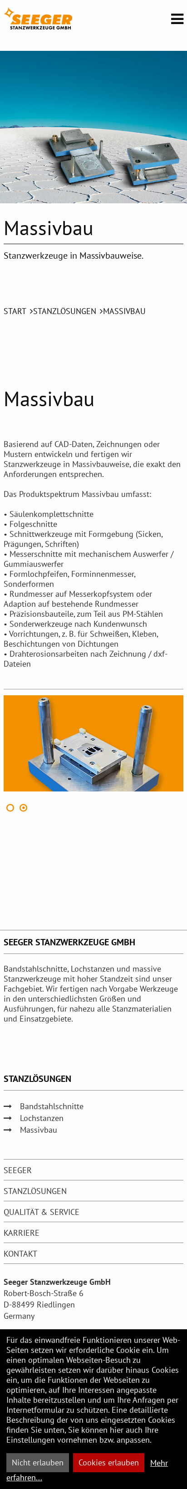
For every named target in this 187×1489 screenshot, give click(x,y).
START (15, 311)
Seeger (18, 1170)
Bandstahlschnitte (52, 1106)
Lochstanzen (42, 1118)
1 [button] (10, 807)
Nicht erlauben (38, 1462)
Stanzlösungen (64, 311)
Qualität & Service (41, 1212)
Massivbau (124, 311)
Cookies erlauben (109, 1462)
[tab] (93, 1170)
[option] (93, 743)
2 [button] (23, 807)
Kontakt (20, 1253)
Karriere (21, 1233)
